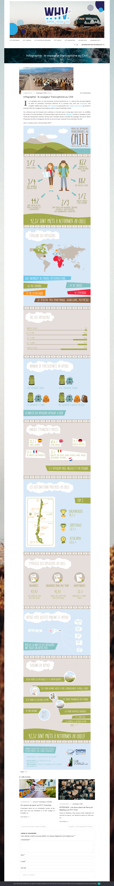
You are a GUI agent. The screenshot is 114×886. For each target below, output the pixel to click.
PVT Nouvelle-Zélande (43, 40)
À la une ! (36, 802)
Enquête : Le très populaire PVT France (80, 826)
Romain (49, 93)
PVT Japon (57, 40)
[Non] (112, 883)
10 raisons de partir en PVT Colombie (35, 805)
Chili (44, 93)
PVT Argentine (70, 40)
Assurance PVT (95, 40)
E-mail (23, 861)
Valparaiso (69, 114)
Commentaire (25, 839)
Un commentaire (85, 93)
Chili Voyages (51, 106)
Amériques (39, 93)
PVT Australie (14, 40)
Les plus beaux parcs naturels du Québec (34, 826)
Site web (23, 868)
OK (99, 883)
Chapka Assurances (75, 106)
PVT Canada (27, 40)
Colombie (49, 802)
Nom (23, 855)
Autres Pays (82, 40)
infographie (83, 103)
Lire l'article (24, 817)
